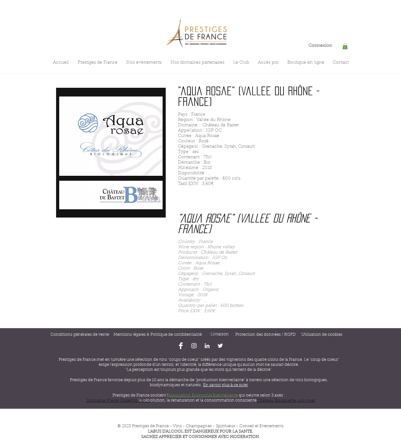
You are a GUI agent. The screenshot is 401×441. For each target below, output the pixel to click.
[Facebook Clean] (180, 345)
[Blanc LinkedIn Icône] (207, 345)
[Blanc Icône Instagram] (193, 345)
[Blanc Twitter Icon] (220, 345)
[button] (345, 46)
